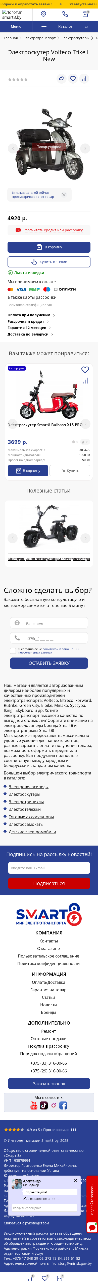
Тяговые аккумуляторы (31, 817)
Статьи (48, 997)
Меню (16, 26)
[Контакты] (65, 15)
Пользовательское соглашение (48, 956)
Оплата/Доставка (48, 982)
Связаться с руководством (26, 1223)
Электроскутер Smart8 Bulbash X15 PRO (45, 424)
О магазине (48, 948)
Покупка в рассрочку (48, 1046)
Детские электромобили (32, 832)
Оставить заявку (49, 663)
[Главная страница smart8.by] (16, 15)
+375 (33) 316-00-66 (48, 1063)
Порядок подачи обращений (48, 1053)
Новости (48, 1005)
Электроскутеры (24, 794)
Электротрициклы (26, 802)
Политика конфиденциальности (48, 963)
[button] (85, 424)
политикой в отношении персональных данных (48, 651)
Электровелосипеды (28, 786)
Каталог (65, 26)
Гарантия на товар (48, 990)
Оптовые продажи (49, 1038)
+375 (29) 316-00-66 (48, 1071)
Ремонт (48, 1031)
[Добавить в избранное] (85, 373)
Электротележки (25, 809)
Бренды (48, 1012)
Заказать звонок (49, 1083)
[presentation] (13, 148)
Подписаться (49, 883)
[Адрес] (44, 15)
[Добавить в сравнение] (85, 383)
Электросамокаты (26, 824)
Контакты (48, 941)
